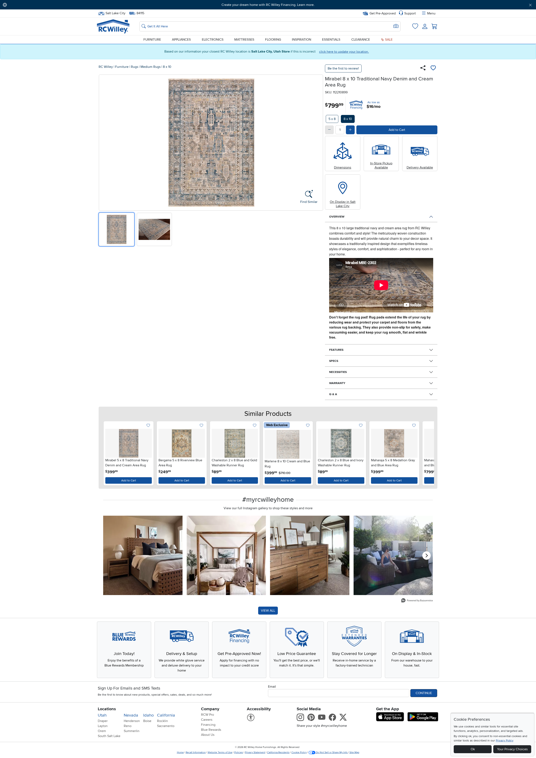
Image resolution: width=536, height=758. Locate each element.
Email (272, 687)
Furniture (152, 39)
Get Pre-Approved (383, 13)
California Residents (278, 752)
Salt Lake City (115, 12)
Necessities (338, 372)
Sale (388, 39)
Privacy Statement (255, 752)
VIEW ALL (268, 610)
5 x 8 (332, 119)
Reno (127, 726)
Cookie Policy (299, 752)
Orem (102, 731)
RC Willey (106, 67)
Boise (147, 721)
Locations (107, 709)
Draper (103, 721)
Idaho (148, 715)
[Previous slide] (103, 141)
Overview (336, 216)
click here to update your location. (344, 52)
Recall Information (196, 752)
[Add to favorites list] (433, 68)
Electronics (212, 39)
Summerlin (131, 731)
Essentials (331, 39)
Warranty (337, 383)
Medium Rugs (150, 67)
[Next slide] (318, 141)
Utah (102, 715)
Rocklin (162, 721)
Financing (208, 725)
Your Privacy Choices (512, 749)
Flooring (273, 39)
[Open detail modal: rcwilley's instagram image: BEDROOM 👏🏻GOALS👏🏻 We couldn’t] (226, 555)
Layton (103, 726)
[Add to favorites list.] (148, 425)
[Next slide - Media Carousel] (426, 555)
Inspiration (301, 39)
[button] (51, 5)
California (166, 715)
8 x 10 (167, 67)
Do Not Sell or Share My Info (331, 752)
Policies (238, 752)
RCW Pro (207, 715)
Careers (206, 720)
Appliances (181, 39)
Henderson (132, 721)
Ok (473, 749)
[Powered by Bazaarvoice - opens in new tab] (417, 600)
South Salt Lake (109, 736)
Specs (333, 361)
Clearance (360, 39)
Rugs (134, 67)
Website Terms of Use (220, 752)
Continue (424, 693)
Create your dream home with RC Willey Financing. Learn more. (268, 5)
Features (336, 350)
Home (180, 752)
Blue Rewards (211, 730)
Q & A (333, 394)
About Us (207, 735)
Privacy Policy (504, 740)
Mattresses (244, 39)
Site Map (354, 752)
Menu (431, 13)
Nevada (131, 715)
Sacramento (165, 726)
